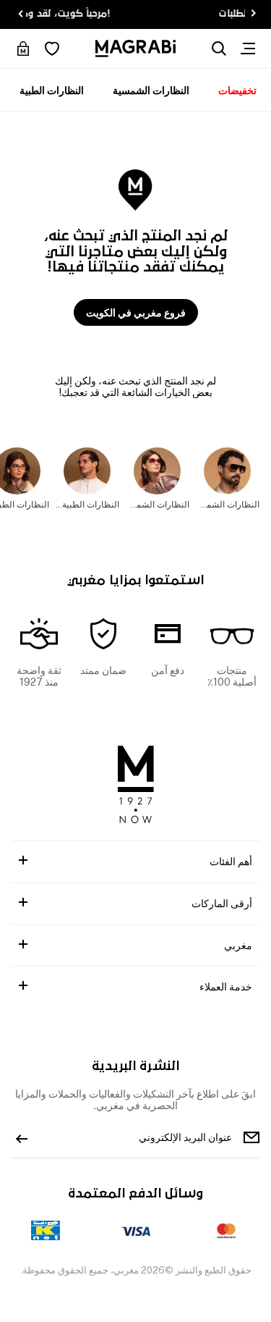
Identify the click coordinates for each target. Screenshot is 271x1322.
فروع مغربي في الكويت (136, 313)
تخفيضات (237, 90)
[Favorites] (52, 48)
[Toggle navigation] (247, 48)
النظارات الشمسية (151, 90)
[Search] (219, 48)
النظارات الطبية (52, 90)
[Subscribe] (22, 1137)
